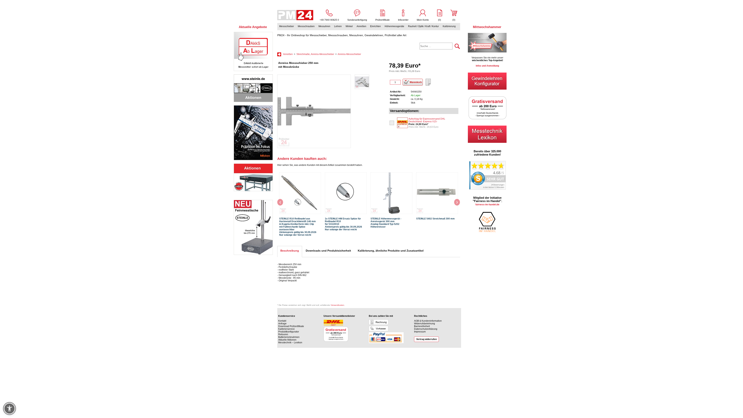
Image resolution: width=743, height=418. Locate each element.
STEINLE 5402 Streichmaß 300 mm (435, 218)
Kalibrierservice (286, 329)
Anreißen (361, 26)
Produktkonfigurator (288, 331)
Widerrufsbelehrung (424, 323)
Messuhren (324, 26)
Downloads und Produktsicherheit (328, 250)
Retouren (283, 334)
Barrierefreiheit (422, 326)
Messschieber (286, 26)
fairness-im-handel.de (487, 204)
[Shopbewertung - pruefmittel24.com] (487, 189)
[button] (9, 408)
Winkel (349, 26)
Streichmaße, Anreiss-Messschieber (315, 54)
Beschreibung (289, 250)
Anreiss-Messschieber (349, 54)
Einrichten (375, 26)
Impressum (420, 331)
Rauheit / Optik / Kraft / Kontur (423, 26)
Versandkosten (337, 305)
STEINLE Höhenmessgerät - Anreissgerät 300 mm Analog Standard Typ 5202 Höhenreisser (386, 222)
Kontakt (282, 320)
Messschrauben (306, 26)
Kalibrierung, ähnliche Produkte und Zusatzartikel (391, 250)
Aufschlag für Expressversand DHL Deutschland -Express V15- (426, 120)
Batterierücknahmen (289, 337)
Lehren (338, 26)
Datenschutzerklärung (425, 329)
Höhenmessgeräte (394, 26)
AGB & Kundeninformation (428, 320)
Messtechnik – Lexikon (290, 342)
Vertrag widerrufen (426, 339)
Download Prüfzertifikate (291, 326)
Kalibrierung (449, 26)
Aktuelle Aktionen (287, 339)
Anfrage (282, 323)
